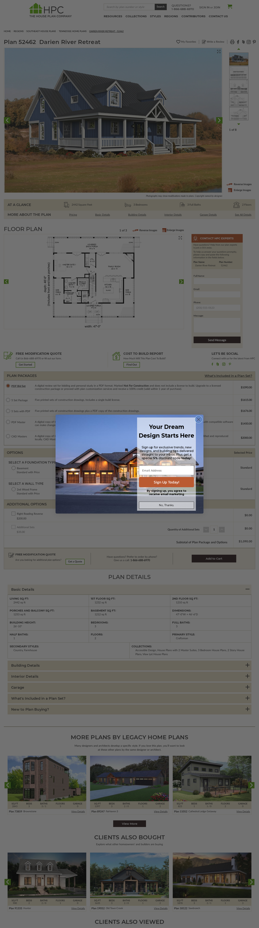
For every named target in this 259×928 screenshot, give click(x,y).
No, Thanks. (166, 505)
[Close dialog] (198, 419)
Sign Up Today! (166, 482)
